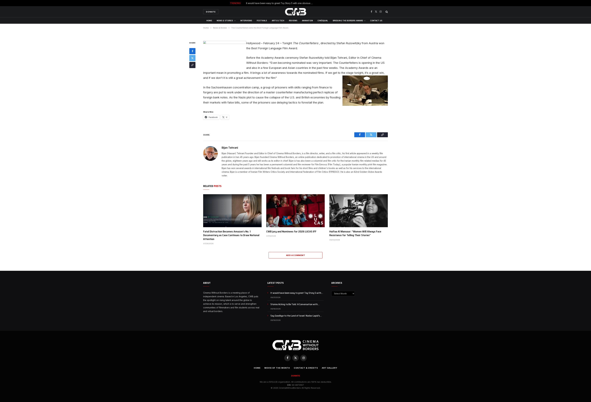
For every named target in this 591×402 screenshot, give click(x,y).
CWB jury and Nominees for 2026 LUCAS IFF (291, 231)
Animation (307, 20)
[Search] (386, 11)
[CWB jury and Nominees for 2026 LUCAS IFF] (295, 210)
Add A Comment (295, 255)
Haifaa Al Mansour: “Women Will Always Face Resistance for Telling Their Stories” (355, 233)
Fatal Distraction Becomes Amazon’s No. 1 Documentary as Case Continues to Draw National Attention (231, 235)
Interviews (246, 20)
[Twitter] (192, 58)
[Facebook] (192, 51)
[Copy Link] (192, 65)
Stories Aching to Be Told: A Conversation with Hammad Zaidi (303, 3)
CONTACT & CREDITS (306, 368)
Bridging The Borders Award (348, 20)
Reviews (293, 20)
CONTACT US (376, 20)
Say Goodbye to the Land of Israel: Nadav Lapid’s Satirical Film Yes (295, 316)
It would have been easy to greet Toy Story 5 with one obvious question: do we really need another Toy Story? (297, 293)
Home (209, 20)
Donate (211, 11)
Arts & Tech (278, 20)
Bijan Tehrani (230, 147)
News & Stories (225, 20)
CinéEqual (323, 20)
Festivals (262, 20)
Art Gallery (329, 368)
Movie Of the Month (277, 368)
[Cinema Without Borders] (295, 11)
